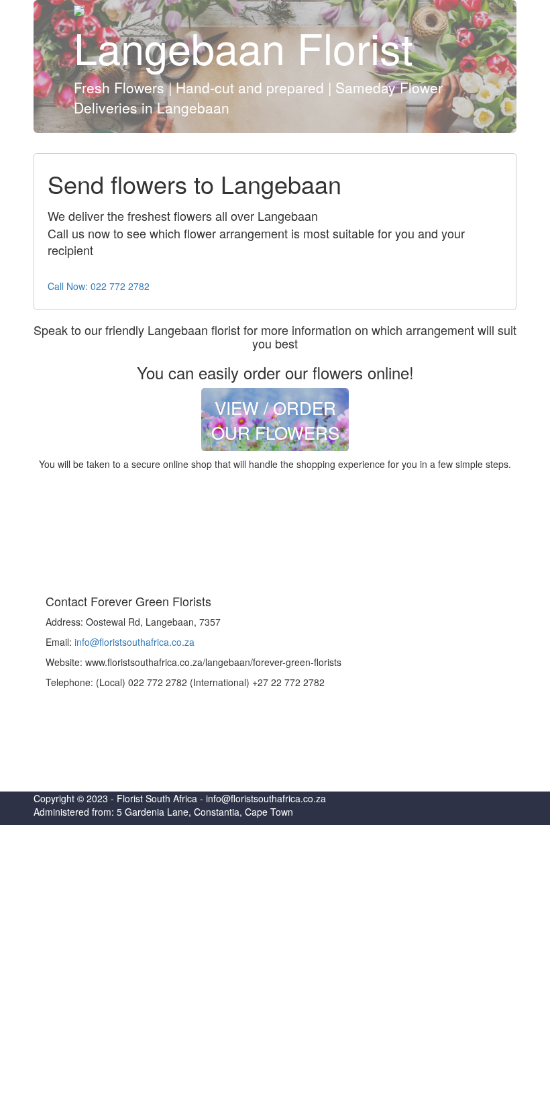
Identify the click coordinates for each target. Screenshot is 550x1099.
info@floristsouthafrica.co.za (134, 642)
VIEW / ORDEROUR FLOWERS (275, 419)
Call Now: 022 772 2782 (99, 286)
